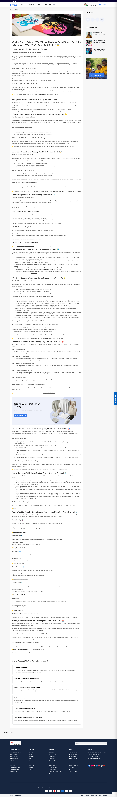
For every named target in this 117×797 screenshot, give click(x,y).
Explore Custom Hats (18, 563)
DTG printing (52, 756)
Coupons (71, 760)
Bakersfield (21, 787)
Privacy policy (72, 773)
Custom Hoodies (13, 760)
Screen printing (52, 754)
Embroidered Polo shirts (15, 767)
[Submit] (105, 743)
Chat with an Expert (94, 754)
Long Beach (43, 787)
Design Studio (47, 4)
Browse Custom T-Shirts (19, 594)
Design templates (73, 763)
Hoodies (31, 754)
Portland (68, 787)
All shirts (31, 752)
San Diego (79, 787)
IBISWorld (34, 273)
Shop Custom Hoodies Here (20, 547)
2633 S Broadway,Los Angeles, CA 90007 (97, 752)
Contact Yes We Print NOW (20, 649)
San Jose (90, 787)
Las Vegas (38, 787)
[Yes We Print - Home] (13, 4)
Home (82, 795)
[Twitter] (93, 20)
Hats (30, 758)
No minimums (32, 763)
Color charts (71, 767)
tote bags (31, 246)
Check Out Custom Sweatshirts (20, 579)
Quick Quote (102, 4)
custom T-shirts (21, 246)
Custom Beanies (52, 769)
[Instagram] (97, 20)
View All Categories (18, 610)
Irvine (33, 787)
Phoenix (63, 787)
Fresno (29, 787)
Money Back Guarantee (74, 754)
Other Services (52, 773)
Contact (90, 749)
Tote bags (31, 760)
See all (30, 769)
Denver (25, 787)
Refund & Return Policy (74, 752)
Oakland (59, 787)
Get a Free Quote (115, 399)
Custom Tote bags (14, 756)
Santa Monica (96, 787)
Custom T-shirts (13, 754)
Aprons (31, 767)
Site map (87, 795)
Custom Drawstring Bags (15, 752)
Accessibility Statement (74, 776)
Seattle (101, 787)
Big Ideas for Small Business (41, 262)
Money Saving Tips (73, 758)
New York (54, 787)
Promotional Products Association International (50, 269)
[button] (89, 35)
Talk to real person (91, 3)
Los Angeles (49, 787)
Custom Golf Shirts (14, 758)
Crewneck (31, 756)
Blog (70, 769)
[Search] (54, 4)
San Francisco (84, 787)
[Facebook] (88, 20)
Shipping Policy (72, 756)
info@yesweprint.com (95, 758)
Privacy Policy (94, 795)
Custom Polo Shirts (53, 765)
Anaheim (15, 787)
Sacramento (73, 787)
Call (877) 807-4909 (95, 756)
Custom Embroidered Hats (55, 771)
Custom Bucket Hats (14, 763)
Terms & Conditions (73, 771)
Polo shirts (31, 765)
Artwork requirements (73, 765)
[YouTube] (102, 20)
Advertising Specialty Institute (36, 259)
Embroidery (51, 752)
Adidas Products (13, 771)
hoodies (27, 246)
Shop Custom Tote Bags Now (20, 532)
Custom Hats (12, 765)
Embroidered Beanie (14, 769)
